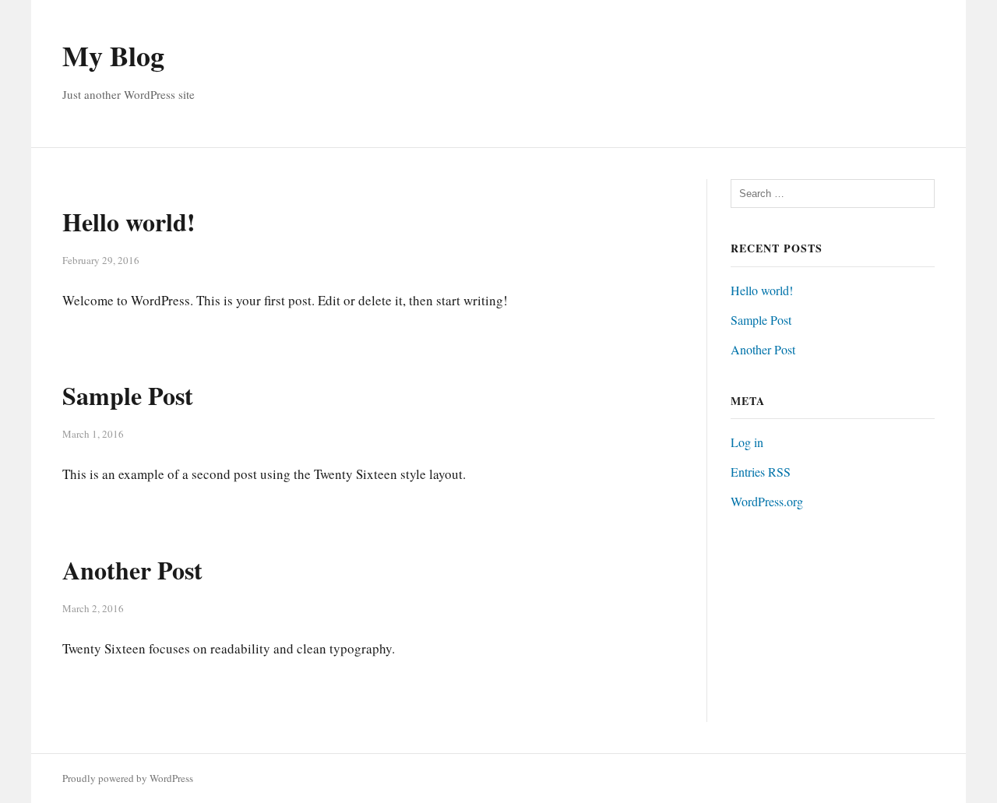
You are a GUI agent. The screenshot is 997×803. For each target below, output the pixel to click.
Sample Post (127, 395)
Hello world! (129, 221)
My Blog (113, 55)
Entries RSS (761, 471)
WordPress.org (767, 501)
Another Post (132, 569)
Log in (747, 442)
